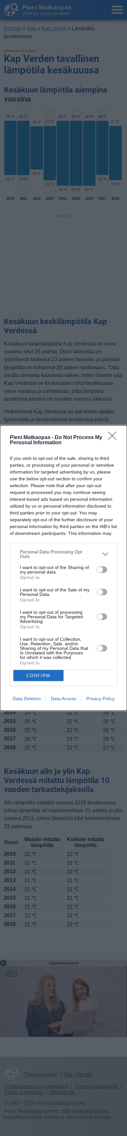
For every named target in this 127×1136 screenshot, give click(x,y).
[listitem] (63, 554)
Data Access (63, 698)
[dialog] (63, 568)
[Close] (114, 438)
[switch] (102, 569)
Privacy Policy (100, 698)
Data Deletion (27, 698)
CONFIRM (38, 675)
